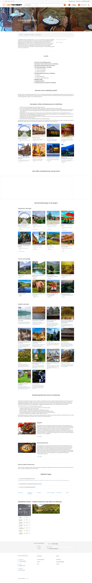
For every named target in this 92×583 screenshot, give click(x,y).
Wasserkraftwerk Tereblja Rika (38, 320)
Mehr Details (39, 436)
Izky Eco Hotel (49, 245)
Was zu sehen (20, 492)
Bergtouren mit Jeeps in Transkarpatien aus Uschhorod (67, 294)
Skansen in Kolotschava (65, 362)
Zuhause (21, 34)
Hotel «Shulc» (34, 224)
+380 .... (20, 141)
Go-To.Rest (27, 578)
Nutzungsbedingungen (60, 561)
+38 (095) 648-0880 (86, 1)
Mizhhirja (32, 34)
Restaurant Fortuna (36, 137)
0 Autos (56, 509)
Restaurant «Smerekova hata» (66, 137)
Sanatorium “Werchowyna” (52, 224)
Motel (64, 232)
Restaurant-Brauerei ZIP (36, 157)
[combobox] (29, 5)
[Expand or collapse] (58, 60)
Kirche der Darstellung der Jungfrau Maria (37, 342)
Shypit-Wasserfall (35, 383)
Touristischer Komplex (68, 232)
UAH (6, 1)
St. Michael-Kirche (64, 341)
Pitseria (34, 124)
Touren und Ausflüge (50, 492)
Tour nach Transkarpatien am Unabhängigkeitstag (52, 294)
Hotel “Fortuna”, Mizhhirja (37, 245)
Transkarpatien (26, 34)
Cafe (48, 144)
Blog (9, 1)
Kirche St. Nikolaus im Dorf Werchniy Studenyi (51, 321)
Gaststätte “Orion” (50, 137)
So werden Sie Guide (40, 559)
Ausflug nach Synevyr (22, 293)
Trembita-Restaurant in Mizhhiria (53, 157)
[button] (20, 513)
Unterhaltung (58, 492)
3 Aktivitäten (51, 509)
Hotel (19, 232)
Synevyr (19, 362)
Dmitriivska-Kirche (50, 341)
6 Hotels (36, 509)
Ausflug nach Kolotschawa (66, 275)
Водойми (19, 307)
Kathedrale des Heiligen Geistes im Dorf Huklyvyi (38, 363)
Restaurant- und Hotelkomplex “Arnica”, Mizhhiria (67, 246)
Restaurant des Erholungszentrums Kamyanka (67, 158)
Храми (48, 307)
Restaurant (20, 124)
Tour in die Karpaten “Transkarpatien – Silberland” (52, 276)
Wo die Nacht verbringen (30, 493)
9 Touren (46, 509)
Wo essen (39, 492)
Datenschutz (58, 559)
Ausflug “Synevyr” (21, 275)
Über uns (12, 1)
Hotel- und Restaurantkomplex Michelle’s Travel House (24, 138)
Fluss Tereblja (20, 320)
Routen (67, 492)
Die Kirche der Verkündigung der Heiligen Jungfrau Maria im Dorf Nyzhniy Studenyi (67, 321)
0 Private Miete (41, 509)
